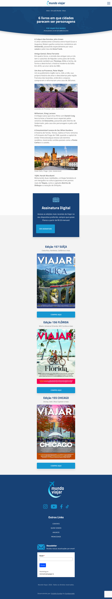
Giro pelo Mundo (56, 11)
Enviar (43, 565)
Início (48, 11)
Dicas (64, 11)
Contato (56, 524)
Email (42, 556)
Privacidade (56, 537)
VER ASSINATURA (45, 229)
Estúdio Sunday (56, 593)
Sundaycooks (70, 593)
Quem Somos (56, 528)
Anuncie (56, 532)
